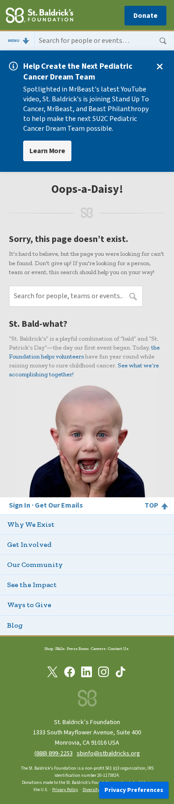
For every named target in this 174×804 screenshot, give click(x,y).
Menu (14, 40)
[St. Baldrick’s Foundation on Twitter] (52, 672)
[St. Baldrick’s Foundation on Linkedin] (86, 672)
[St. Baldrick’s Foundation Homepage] (39, 16)
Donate (145, 16)
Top (151, 505)
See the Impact (32, 584)
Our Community (35, 564)
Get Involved (29, 544)
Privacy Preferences (133, 790)
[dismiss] (159, 66)
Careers (98, 648)
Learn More (47, 151)
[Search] (104, 41)
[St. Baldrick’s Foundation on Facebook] (69, 672)
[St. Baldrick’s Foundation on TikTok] (120, 672)
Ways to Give (29, 604)
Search (163, 41)
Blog (15, 625)
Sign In (19, 505)
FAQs (60, 648)
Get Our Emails (59, 505)
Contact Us (118, 648)
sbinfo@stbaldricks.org (108, 753)
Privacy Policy (65, 790)
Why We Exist (30, 524)
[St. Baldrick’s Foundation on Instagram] (103, 672)
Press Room (78, 648)
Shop (49, 648)
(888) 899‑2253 (53, 753)
